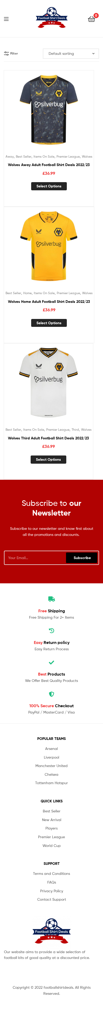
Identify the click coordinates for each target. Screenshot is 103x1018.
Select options (49, 186)
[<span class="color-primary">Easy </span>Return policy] (51, 630)
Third (75, 430)
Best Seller (23, 156)
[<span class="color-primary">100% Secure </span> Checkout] (51, 694)
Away (10, 156)
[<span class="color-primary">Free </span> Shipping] (51, 599)
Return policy (51, 642)
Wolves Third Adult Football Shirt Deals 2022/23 (48, 438)
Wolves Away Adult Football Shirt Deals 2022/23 (49, 164)
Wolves (87, 156)
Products (51, 674)
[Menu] (9, 18)
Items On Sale (44, 156)
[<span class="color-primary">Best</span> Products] (51, 662)
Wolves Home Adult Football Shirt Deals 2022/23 (49, 301)
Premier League (68, 156)
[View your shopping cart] (91, 18)
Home (27, 293)
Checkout (51, 705)
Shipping (51, 610)
